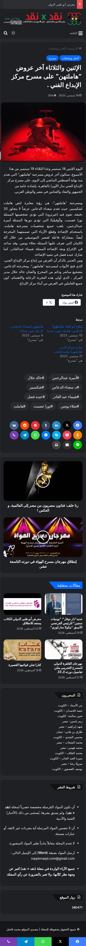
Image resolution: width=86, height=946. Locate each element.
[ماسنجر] (45, 435)
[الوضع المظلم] (13, 32)
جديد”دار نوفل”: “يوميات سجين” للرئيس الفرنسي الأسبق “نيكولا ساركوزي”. (65, 623)
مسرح (52, 58)
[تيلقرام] (24, 435)
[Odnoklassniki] (77, 435)
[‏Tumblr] (45, 425)
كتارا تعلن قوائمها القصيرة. (24, 665)
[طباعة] (56, 444)
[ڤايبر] (14, 435)
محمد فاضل (13, 929)
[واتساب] (35, 435)
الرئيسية (73, 48)
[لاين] (77, 444)
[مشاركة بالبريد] (67, 444)
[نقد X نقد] (43, 18)
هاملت (18, 406)
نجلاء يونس (69, 406)
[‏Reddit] (24, 425)
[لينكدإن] (56, 425)
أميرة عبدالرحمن (64, 377)
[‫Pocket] (67, 435)
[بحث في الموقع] (5, 32)
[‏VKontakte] (14, 425)
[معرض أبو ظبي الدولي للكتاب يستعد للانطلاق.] (22, 603)
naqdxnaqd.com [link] (43, 858)
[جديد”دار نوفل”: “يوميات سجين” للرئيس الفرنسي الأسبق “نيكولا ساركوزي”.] (63, 603)
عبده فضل (35, 396)
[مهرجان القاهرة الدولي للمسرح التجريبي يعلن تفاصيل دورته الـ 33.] (63, 649)
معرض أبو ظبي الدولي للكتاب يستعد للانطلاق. (47, 4)
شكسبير (36, 387)
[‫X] (67, 425)
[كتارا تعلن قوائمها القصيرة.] (22, 650)
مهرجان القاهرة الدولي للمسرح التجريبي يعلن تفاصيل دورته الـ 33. (68, 667)
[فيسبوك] (77, 425)
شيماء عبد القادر (65, 396)
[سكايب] (56, 435)
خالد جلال (35, 377)
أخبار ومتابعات (56, 48)
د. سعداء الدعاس (64, 387)
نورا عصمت (42, 406)
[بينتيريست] (35, 425)
